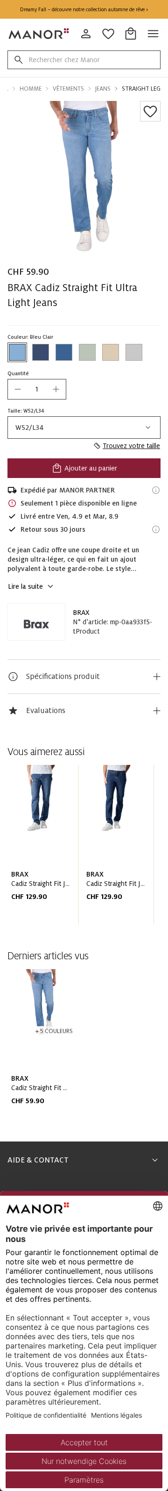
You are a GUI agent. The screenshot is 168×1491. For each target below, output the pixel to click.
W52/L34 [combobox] (29, 427)
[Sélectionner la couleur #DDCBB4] (110, 352)
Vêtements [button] (68, 89)
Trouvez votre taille (131, 445)
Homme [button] (31, 89)
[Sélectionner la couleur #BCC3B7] (87, 352)
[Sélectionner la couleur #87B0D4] (17, 352)
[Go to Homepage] (39, 33)
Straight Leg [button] (141, 89)
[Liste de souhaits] (150, 111)
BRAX (81, 612)
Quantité (18, 373)
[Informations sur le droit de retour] (156, 529)
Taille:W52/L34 (25, 411)
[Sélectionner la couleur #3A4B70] (40, 352)
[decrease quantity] (18, 389)
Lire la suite (25, 586)
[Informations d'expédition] (156, 490)
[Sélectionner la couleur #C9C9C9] (134, 352)
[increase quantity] (56, 389)
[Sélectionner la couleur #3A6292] (64, 352)
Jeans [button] (103, 89)
